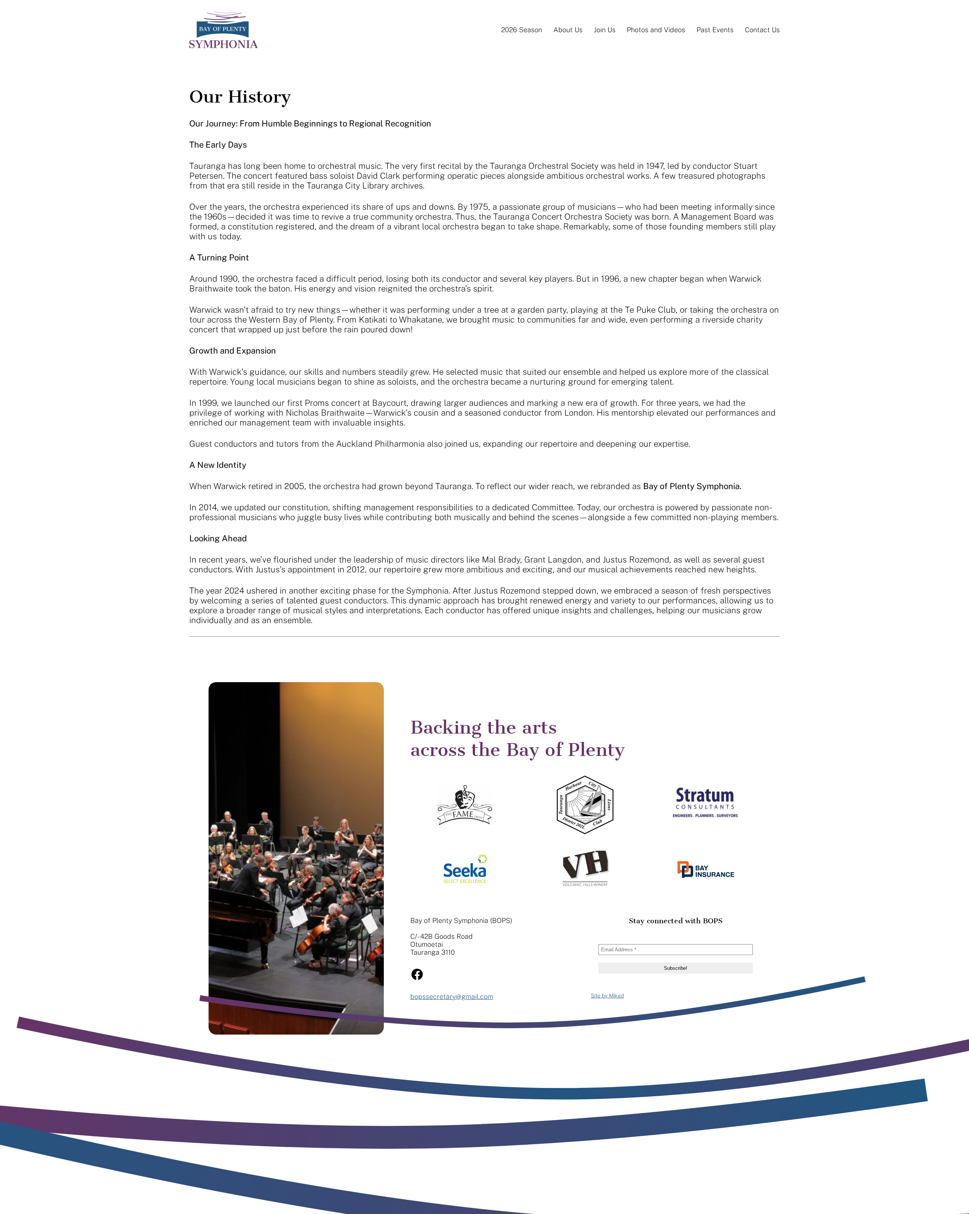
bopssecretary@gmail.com (451, 996)
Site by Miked (607, 996)
